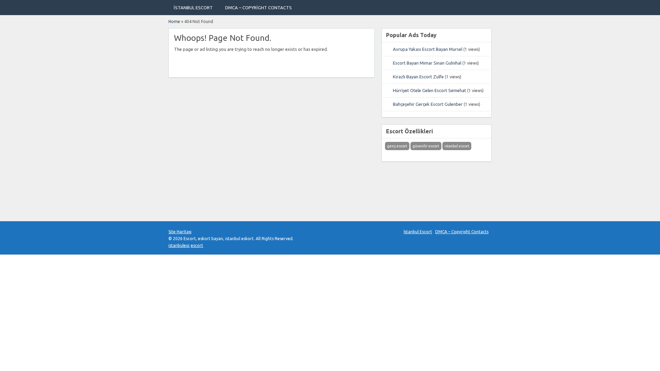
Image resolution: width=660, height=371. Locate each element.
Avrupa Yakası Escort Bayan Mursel (427, 49)
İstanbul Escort (193, 7)
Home (174, 21)
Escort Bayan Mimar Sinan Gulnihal (427, 62)
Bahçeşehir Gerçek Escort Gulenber (428, 104)
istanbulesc (179, 245)
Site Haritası (179, 231)
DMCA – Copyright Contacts (258, 7)
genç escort (397, 146)
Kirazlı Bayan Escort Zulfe (418, 76)
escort (197, 245)
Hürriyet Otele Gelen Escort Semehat (429, 90)
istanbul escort (456, 146)
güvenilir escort (425, 146)
